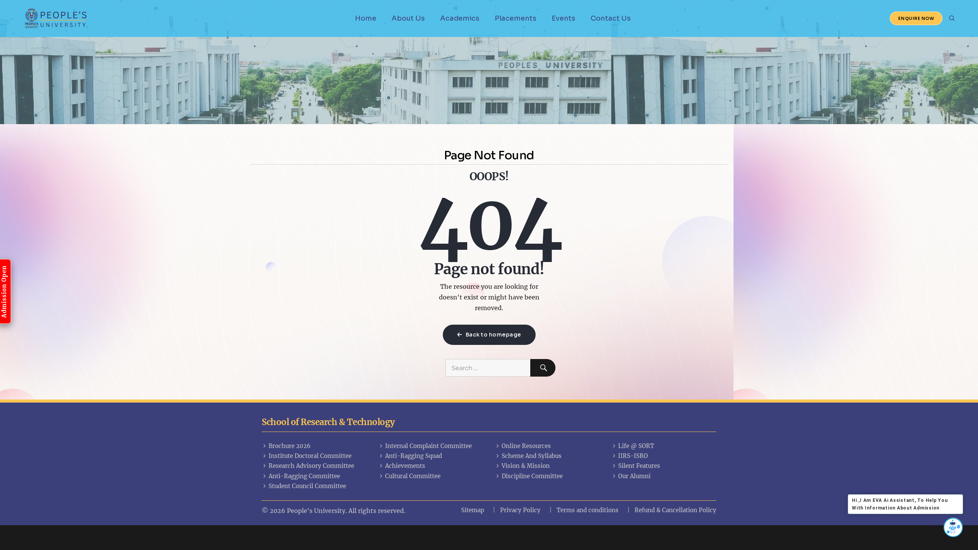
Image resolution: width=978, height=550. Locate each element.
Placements (515, 18)
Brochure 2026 (290, 446)
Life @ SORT (636, 446)
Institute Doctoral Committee (310, 455)
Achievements (405, 465)
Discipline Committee (532, 476)
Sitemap (472, 510)
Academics (459, 18)
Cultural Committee (412, 476)
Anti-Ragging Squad (413, 455)
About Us (408, 18)
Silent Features (639, 465)
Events (563, 18)
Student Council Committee (307, 486)
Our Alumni (634, 476)
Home (365, 18)
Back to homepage (492, 334)
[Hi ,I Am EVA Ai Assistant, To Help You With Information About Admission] (953, 527)
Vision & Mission (526, 465)
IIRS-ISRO (633, 455)
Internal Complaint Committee (428, 446)
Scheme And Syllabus (532, 455)
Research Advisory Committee (311, 465)
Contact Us (611, 18)
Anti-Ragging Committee (304, 476)
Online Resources (526, 446)
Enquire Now (916, 18)
